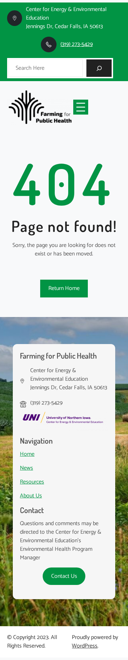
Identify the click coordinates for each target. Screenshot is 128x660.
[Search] (99, 68)
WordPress (84, 646)
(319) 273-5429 (76, 44)
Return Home (64, 288)
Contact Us (64, 576)
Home (27, 454)
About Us (31, 496)
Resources (32, 482)
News (26, 468)
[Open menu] (80, 107)
